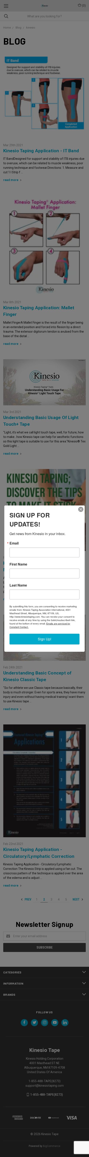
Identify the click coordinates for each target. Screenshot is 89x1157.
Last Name (18, 585)
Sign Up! (44, 639)
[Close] (80, 509)
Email (14, 543)
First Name (18, 564)
